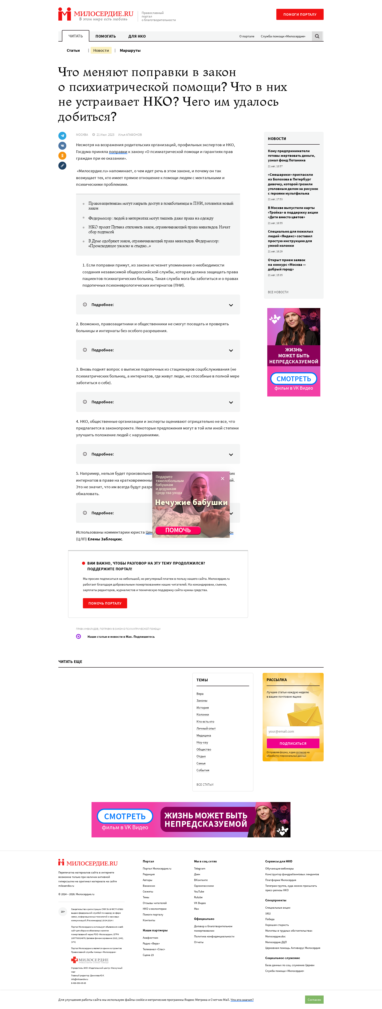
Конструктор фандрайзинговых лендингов (292, 874)
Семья (201, 763)
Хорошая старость (277, 925)
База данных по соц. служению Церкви (289, 965)
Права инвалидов (87, 628)
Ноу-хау (202, 742)
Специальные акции (277, 907)
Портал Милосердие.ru (157, 868)
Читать (76, 35)
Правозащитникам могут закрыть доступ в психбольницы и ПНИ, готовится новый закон (160, 206)
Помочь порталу (105, 603)
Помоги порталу (300, 14)
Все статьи (205, 784)
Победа (270, 919)
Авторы (147, 880)
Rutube (198, 897)
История (203, 707)
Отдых (201, 756)
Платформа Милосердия (280, 880)
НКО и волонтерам (154, 909)
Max (196, 909)
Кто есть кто (205, 721)
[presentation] (293, 731)
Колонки (203, 714)
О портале (246, 36)
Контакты (149, 920)
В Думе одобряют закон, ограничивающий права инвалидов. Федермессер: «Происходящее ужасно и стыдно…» (153, 243)
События (203, 770)
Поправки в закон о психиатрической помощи (130, 628)
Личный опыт (206, 728)
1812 (268, 913)
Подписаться (293, 743)
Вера (200, 693)
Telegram (199, 868)
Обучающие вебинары (279, 868)
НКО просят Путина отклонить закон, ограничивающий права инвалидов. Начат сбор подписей (159, 229)
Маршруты (130, 50)
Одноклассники (204, 886)
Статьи (73, 50)
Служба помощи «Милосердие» (283, 36)
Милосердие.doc (275, 936)
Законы (202, 700)
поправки (118, 151)
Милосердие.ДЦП (276, 942)
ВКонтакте (201, 880)
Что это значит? (242, 1000)
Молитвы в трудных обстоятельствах (288, 930)
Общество (204, 749)
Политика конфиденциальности (214, 936)
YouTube (199, 891)
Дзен (197, 874)
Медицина (204, 735)
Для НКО (137, 36)
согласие (301, 752)
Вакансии (149, 886)
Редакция (149, 874)
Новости (101, 50)
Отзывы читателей (155, 903)
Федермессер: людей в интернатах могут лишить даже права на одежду (150, 218)
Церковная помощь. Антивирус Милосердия (292, 948)
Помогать (106, 36)
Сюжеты (148, 891)
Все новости (278, 292)
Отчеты (199, 942)
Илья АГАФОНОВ (130, 134)
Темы (146, 897)
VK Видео (200, 903)
